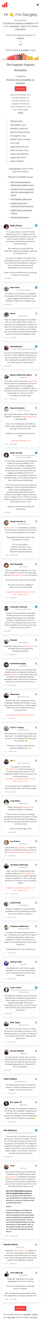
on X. (33, 50)
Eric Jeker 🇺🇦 (16, 1102)
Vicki (12, 1166)
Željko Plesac (16, 226)
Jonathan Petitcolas (19, 865)
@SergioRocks (24, 524)
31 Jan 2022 (13, 399)
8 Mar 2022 (12, 685)
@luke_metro (23, 803)
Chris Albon (15, 1273)
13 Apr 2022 (13, 1264)
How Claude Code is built (21, 199)
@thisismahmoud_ (23, 697)
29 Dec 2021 (13, 917)
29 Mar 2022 (13, 654)
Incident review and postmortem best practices (22, 204)
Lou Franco (15, 841)
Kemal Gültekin (17, 1051)
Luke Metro (15, 801)
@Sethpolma (23, 867)
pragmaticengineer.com (20, 441)
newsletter (14, 26)
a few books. (20, 29)
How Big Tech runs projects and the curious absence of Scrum (22, 192)
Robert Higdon (10, 1079)
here (35, 1317)
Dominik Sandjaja (18, 664)
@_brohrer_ (20, 1247)
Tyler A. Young (16, 727)
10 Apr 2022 (12, 1121)
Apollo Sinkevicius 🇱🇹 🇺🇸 (21, 375)
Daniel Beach (16, 347)
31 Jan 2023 (7, 304)
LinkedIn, (27, 1314)
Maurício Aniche (17, 408)
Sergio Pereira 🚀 (18, 521)
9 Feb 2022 (13, 337)
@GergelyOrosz (30, 381)
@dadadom (24, 666)
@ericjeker (24, 1105)
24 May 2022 (14, 555)
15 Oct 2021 (11, 1093)
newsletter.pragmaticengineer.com (20, 715)
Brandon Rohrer (11, 1245)
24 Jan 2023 (8, 278)
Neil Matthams (10, 1130)
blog (23, 26)
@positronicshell (20, 1081)
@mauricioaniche (24, 410)
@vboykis (23, 1168)
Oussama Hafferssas (19, 926)
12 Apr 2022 (13, 598)
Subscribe (20, 89)
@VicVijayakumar (24, 763)
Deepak (13, 640)
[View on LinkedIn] (36, 226)
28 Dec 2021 (13, 751)
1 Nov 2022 (7, 512)
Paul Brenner (15, 169)
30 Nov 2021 (13, 894)
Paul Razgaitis (16, 564)
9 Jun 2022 (12, 792)
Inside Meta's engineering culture (21, 211)
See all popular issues (20, 217)
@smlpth (24, 964)
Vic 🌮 (13, 761)
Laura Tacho (15, 988)
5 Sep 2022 (7, 366)
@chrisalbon (23, 1275)
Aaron (12, 313)
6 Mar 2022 (12, 718)
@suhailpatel (23, 905)
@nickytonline (24, 1025)
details (20, 113)
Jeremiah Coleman (18, 607)
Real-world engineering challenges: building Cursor (22, 183)
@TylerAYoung (24, 730)
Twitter (35, 1314)
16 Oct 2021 (7, 1070)
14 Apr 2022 (13, 444)
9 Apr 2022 (11, 953)
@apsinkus (23, 377)
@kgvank (23, 1053)
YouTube (11, 1317)
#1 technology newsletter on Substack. (21, 81)
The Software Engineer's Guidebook (18, 23)
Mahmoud (14, 694)
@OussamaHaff (23, 929)
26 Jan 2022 (12, 832)
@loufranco (24, 844)
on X (20, 44)
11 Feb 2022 (12, 856)
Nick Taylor (15, 1023)
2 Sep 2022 (12, 979)
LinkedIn (20, 38)
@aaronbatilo (23, 316)
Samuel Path (16, 962)
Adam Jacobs (16, 453)
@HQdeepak (23, 642)
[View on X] (36, 313)
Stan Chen (14, 287)
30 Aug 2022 (8, 1013)
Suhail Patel (15, 903)
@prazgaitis (24, 566)
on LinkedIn (24, 50)
